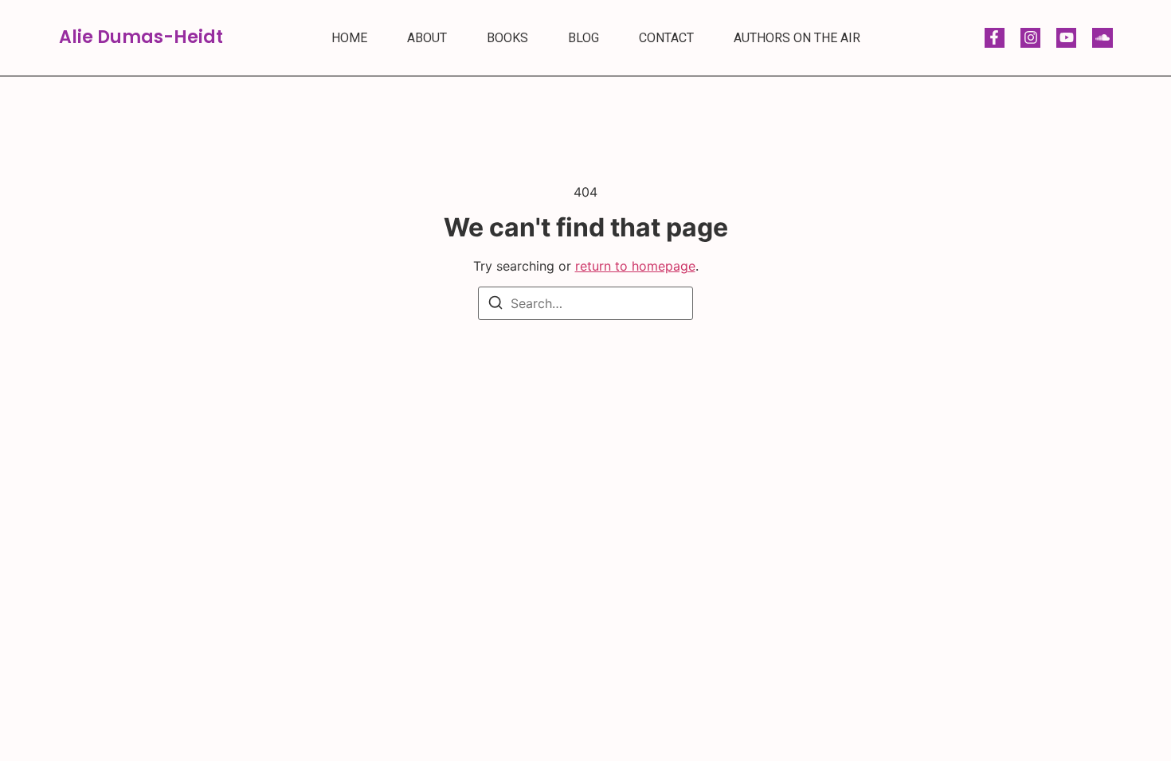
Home (349, 37)
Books (507, 37)
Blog (583, 37)
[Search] (495, 305)
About (427, 37)
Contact (666, 37)
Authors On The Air (797, 37)
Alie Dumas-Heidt (141, 37)
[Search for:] (585, 303)
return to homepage (635, 266)
